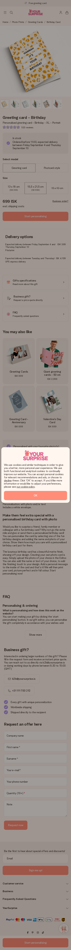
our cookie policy (26, 486)
